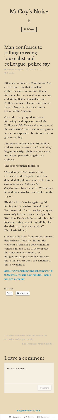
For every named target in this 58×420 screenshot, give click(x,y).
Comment (44, 388)
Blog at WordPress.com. (29, 411)
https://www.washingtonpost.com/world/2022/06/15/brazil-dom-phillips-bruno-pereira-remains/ (28, 275)
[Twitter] (29, 21)
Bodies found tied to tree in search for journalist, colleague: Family (25, 337)
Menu (30, 29)
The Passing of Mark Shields (37, 344)
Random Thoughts (15, 69)
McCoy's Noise (29, 11)
